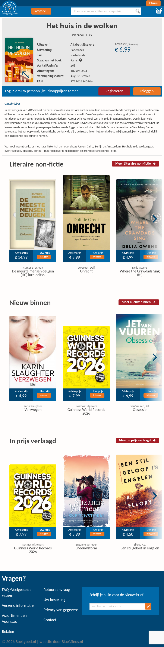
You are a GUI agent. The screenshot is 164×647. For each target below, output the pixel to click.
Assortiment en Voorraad (14, 619)
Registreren (114, 91)
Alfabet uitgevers (82, 44)
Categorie (40, 11)
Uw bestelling (54, 600)
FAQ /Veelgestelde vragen (16, 593)
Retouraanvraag (57, 590)
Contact (50, 620)
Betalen (8, 632)
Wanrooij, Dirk (82, 35)
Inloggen (153, 3)
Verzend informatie (18, 606)
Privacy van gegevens (61, 610)
